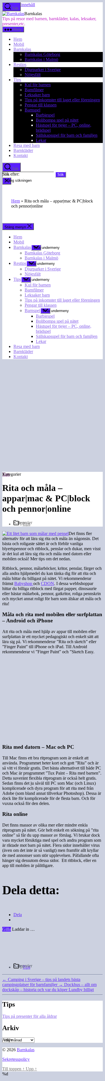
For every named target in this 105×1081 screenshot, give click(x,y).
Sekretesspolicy (16, 1059)
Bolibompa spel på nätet (57, 120)
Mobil (18, 44)
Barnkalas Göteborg (42, 54)
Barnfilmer (34, 89)
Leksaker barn (37, 94)
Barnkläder (23, 150)
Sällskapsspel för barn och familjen (66, 135)
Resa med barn (26, 145)
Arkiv (7, 1039)
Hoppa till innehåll (18, 4)
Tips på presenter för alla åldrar (29, 1016)
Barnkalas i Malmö (41, 59)
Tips (17, 79)
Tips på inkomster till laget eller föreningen (62, 99)
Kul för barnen (38, 84)
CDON (47, 583)
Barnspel (32, 110)
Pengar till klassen (41, 105)
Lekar (41, 140)
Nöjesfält (33, 74)
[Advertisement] (52, 416)
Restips (19, 64)
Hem (17, 39)
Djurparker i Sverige (43, 69)
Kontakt (20, 155)
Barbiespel (45, 115)
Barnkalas (22, 49)
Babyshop (23, 583)
